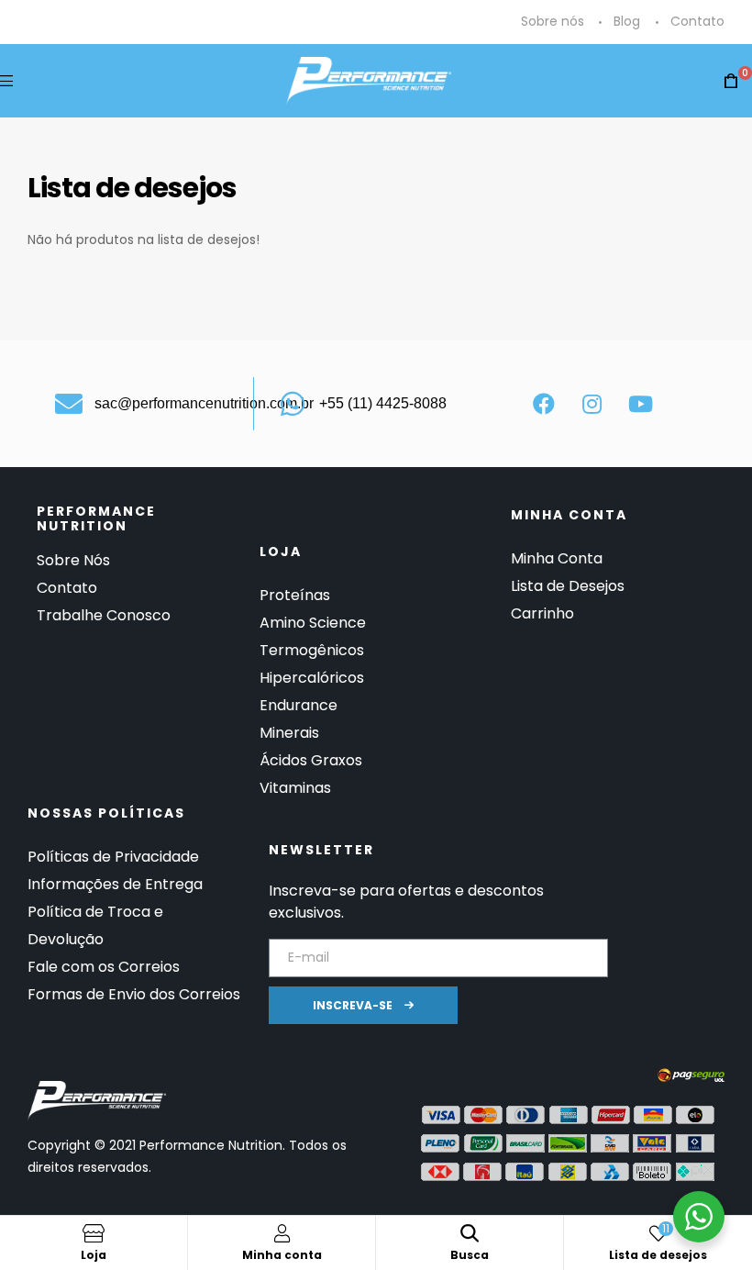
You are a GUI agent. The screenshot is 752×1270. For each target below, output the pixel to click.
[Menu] (6, 80)
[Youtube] (641, 404)
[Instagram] (592, 404)
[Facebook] (544, 404)
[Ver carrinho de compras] (731, 81)
